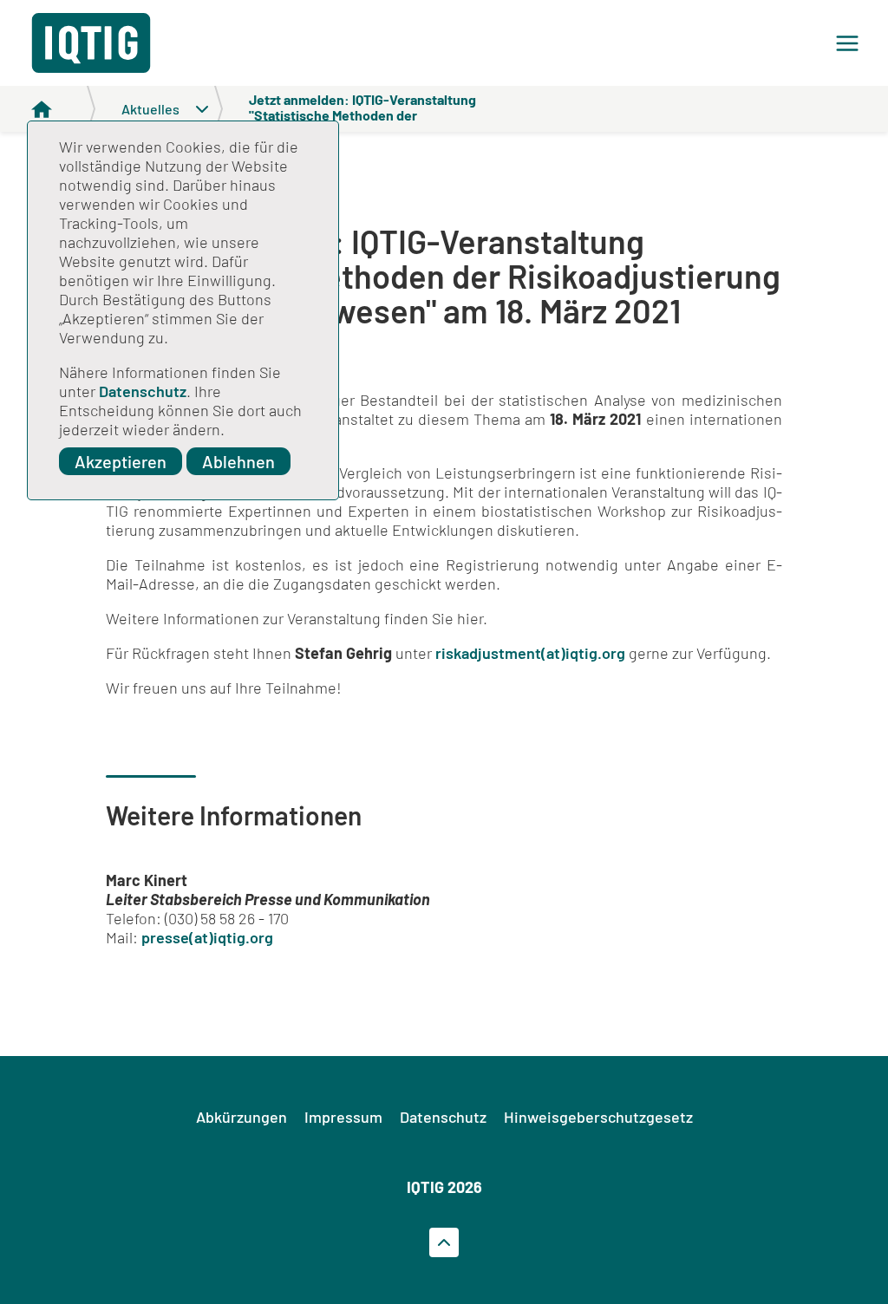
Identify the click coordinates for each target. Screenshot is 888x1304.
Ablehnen (238, 461)
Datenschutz (142, 391)
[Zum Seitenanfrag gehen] (444, 1242)
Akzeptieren (120, 461)
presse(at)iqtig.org (207, 937)
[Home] (63, 109)
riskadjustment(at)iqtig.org (530, 652)
